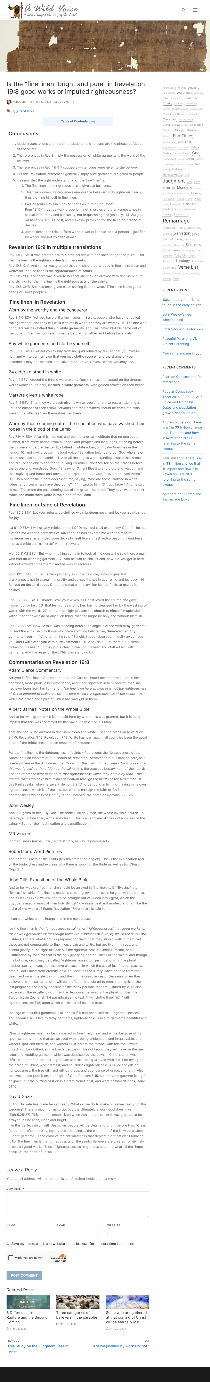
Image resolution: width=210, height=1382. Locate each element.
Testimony (168, 261)
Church (166, 109)
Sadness (167, 234)
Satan (195, 233)
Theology (182, 261)
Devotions (168, 130)
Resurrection (194, 228)
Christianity (191, 103)
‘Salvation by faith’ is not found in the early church (181, 302)
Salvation (182, 233)
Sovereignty (188, 250)
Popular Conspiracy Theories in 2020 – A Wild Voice (182, 396)
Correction (193, 114)
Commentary (196, 109)
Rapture (168, 209)
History (166, 169)
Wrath (176, 278)
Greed (190, 158)
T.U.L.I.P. (180, 255)
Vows (185, 273)
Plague (180, 198)
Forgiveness (169, 147)
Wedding (194, 273)
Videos (166, 273)
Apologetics (169, 93)
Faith (180, 142)
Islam (186, 174)
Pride (165, 204)
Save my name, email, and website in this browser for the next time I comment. (72, 1244)
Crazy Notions (186, 119)
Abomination (169, 88)
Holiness (177, 169)
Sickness (179, 245)
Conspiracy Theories (175, 114)
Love (197, 181)
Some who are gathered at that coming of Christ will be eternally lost (126, 1317)
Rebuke (179, 209)
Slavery (197, 244)
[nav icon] (195, 10)
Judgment (174, 181)
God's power (169, 159)
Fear (188, 142)
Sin (188, 244)
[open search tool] (183, 10)
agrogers (19, 101)
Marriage (169, 188)
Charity (167, 103)
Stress (199, 250)
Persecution (169, 198)
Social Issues (171, 250)
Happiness (168, 164)
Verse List (188, 267)
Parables (184, 193)
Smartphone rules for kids (182, 329)
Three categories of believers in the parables (77, 1314)
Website (113, 1225)
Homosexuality (172, 174)
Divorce (192, 130)
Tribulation (197, 261)
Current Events (171, 124)
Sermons (189, 239)
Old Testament (170, 193)
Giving (186, 153)
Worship (167, 278)
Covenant (170, 119)
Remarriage (176, 221)
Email (61, 1225)
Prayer (197, 198)
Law (189, 181)
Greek (199, 159)
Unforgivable (169, 268)
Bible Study (176, 98)
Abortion (182, 88)
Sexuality (167, 245)
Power (189, 198)
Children (178, 103)
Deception (196, 124)
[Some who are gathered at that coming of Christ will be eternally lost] (127, 1302)
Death (185, 125)
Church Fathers (180, 109)
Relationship (181, 214)
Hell (197, 164)
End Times (27, 111)
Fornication (183, 147)
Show (91, 122)
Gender (176, 153)
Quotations (189, 203)
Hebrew (189, 164)
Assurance (184, 93)
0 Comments (65, 101)
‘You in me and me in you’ (182, 353)
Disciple (180, 130)
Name (11, 1225)
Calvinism (190, 98)
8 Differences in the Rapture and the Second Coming (27, 1317)
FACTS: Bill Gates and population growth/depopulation (179, 407)
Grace (181, 159)
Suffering (167, 255)
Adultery (193, 87)
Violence (176, 273)
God (196, 153)
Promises (175, 204)
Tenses (192, 255)
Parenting (196, 193)
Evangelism (169, 142)
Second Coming (173, 239)
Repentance (169, 228)
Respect (181, 228)
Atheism (198, 93)
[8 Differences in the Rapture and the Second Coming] (28, 1302)
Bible (166, 98)
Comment (15, 1188)
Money (182, 187)
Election (167, 136)
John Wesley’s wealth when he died (178, 317)
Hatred (179, 164)
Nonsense (195, 188)
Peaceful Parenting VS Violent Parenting (179, 341)
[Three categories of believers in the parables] (77, 1302)
